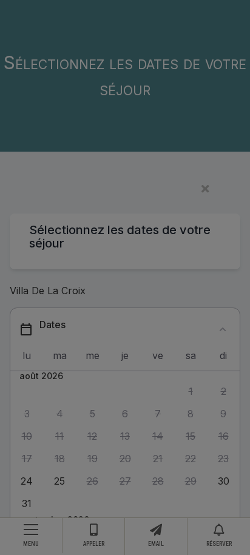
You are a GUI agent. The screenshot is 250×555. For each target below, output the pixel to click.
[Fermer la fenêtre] (118, 189)
